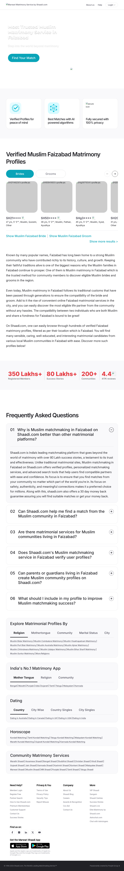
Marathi (22, 686)
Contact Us (14, 813)
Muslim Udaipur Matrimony (53, 649)
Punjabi (30, 686)
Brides (20, 173)
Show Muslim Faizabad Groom (70, 236)
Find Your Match (23, 58)
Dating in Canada (36, 718)
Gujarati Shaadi (17, 765)
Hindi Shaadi (97, 761)
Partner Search (16, 798)
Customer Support (17, 810)
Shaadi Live (95, 806)
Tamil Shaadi (73, 769)
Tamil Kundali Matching (38, 737)
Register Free (15, 794)
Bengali (13, 686)
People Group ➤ (114, 866)
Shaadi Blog (68, 794)
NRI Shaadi (46, 769)
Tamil (51, 686)
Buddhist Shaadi (65, 761)
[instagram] (19, 832)
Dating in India (79, 718)
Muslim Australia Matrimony (50, 645)
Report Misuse (43, 802)
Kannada (79, 686)
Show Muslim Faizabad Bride (26, 236)
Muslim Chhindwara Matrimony (24, 649)
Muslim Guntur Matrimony (22, 653)
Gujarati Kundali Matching (47, 742)
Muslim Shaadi (32, 769)
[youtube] (39, 832)
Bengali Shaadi (50, 761)
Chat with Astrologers (99, 821)
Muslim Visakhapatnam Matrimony (80, 641)
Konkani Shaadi (77, 765)
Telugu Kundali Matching (61, 737)
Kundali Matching (18, 737)
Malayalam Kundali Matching (88, 737)
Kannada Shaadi (45, 765)
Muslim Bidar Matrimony (21, 641)
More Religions (43, 653)
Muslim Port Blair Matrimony (23, 645)
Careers (66, 798)
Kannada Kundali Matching (72, 742)
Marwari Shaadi (17, 769)
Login (110, 5)
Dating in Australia (18, 718)
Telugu (59, 686)
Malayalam (68, 686)
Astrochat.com (96, 817)
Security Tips (42, 798)
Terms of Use (42, 790)
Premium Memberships (20, 806)
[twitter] (32, 832)
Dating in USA (65, 718)
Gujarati (44, 686)
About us (90, 5)
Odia (37, 686)
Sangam (93, 794)
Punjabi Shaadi (59, 769)
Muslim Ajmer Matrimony (76, 645)
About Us (67, 790)
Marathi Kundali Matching (22, 742)
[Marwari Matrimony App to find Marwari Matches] (19, 845)
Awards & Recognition (72, 802)
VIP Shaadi (94, 790)
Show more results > (103, 241)
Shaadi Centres (96, 798)
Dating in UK (51, 718)
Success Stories (16, 817)
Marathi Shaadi (17, 761)
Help (100, 5)
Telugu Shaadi (86, 769)
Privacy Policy (43, 794)
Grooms (51, 173)
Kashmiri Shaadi (61, 765)
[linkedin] (25, 832)
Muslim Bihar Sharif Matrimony (81, 649)
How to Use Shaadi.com (20, 802)
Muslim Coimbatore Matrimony (48, 641)
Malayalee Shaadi (94, 765)
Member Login (16, 790)
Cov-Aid (66, 806)
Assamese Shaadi (33, 761)
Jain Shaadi (31, 765)
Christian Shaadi (82, 761)
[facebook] (12, 832)
